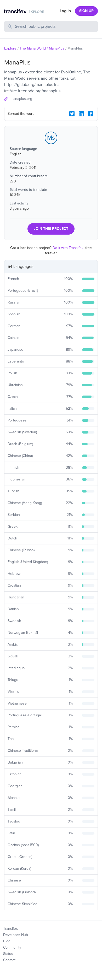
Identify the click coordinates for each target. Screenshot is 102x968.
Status (8, 953)
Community (12, 947)
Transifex (10, 928)
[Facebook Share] (90, 113)
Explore (10, 48)
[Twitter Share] (72, 113)
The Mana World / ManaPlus (42, 48)
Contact (9, 960)
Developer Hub (15, 935)
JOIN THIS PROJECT (51, 228)
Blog (6, 941)
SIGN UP (86, 11)
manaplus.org (21, 98)
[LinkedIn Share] (81, 113)
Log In (65, 11)
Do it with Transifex (68, 248)
